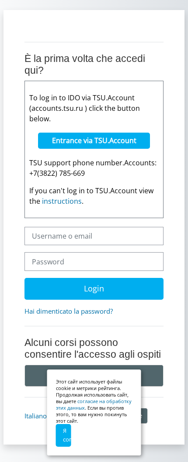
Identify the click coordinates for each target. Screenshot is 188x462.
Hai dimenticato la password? (68, 311)
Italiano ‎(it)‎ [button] (41, 415)
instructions (62, 201)
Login (94, 288)
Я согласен (67, 435)
